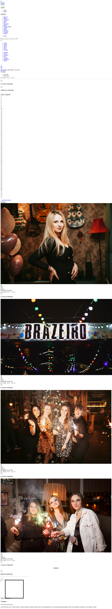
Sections (3, 2)
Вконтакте (6, 76)
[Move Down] (5, 579)
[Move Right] (2, 579)
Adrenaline (6, 59)
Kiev (5, 22)
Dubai (5, 18)
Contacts (6, 49)
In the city (6, 55)
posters (5, 45)
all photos (56, 568)
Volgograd (6, 19)
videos (5, 44)
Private (5, 60)
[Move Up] (4, 579)
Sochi (5, 29)
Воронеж (3, 14)
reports (5, 43)
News (5, 48)
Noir (5, 56)
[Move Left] (1, 579)
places (5, 47)
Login (5, 36)
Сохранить (7, 94)
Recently (6, 52)
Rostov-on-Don (7, 26)
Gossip (5, 53)
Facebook (6, 74)
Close (2, 94)
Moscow (6, 17)
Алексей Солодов (6, 200)
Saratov (5, 28)
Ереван (5, 33)
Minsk (5, 25)
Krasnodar (6, 23)
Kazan (5, 21)
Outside (5, 58)
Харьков (6, 32)
